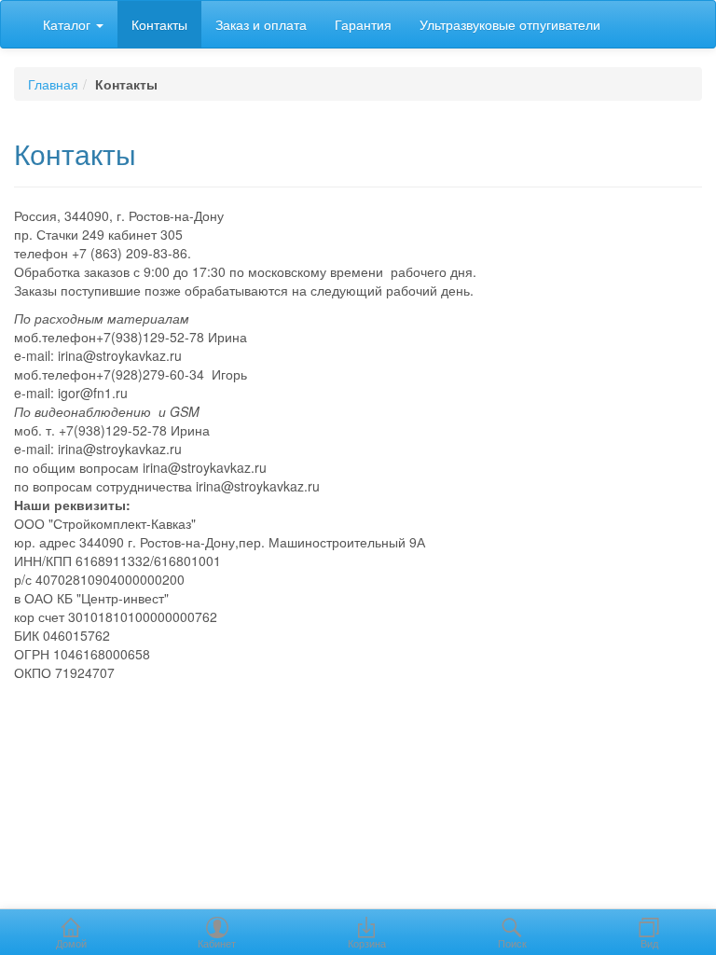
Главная (53, 84)
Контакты (159, 24)
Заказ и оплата (261, 24)
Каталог (68, 24)
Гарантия (363, 24)
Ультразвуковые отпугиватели (510, 24)
